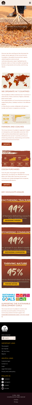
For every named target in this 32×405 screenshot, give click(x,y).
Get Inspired (5, 348)
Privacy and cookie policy (8, 371)
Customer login (6, 361)
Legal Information (6, 369)
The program (5, 346)
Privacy (16, 402)
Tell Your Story (5, 351)
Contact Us (5, 363)
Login (3, 366)
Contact (16, 399)
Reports (4, 354)
